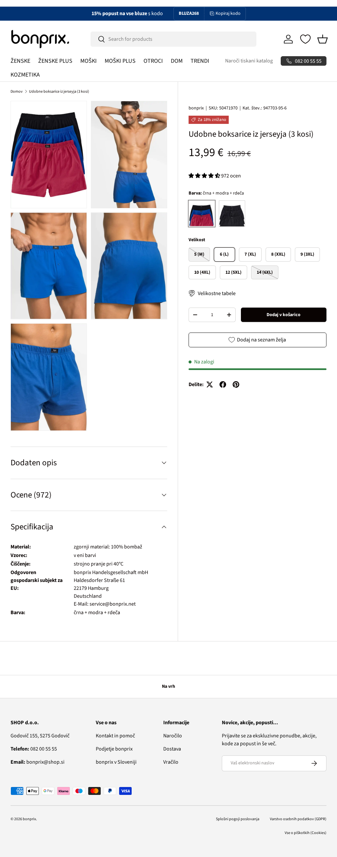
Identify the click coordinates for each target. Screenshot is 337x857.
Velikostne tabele (217, 293)
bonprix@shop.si (38, 762)
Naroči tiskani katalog (249, 60)
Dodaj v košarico (283, 315)
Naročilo (172, 735)
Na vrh (168, 686)
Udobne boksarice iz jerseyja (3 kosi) (59, 91)
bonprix (196, 108)
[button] (322, 39)
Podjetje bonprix (114, 749)
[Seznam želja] (305, 39)
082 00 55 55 (34, 749)
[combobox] (173, 39)
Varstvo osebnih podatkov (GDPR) (298, 819)
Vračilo (170, 762)
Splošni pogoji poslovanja (237, 819)
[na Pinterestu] (236, 384)
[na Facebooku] (222, 384)
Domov (17, 91)
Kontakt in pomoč (115, 735)
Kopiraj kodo (228, 13)
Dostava (172, 749)
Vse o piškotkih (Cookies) (305, 833)
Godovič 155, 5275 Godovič (40, 735)
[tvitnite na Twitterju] (209, 384)
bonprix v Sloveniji (116, 762)
